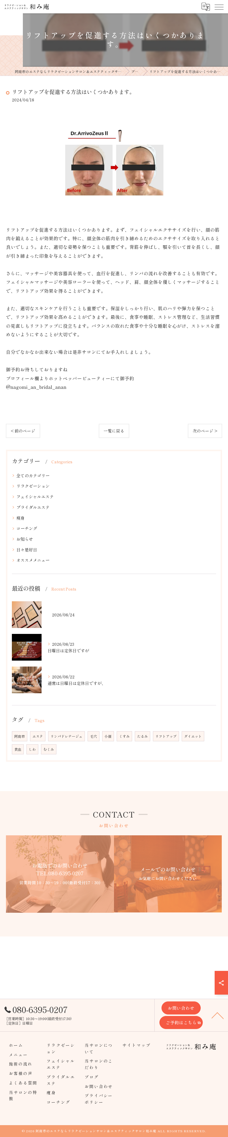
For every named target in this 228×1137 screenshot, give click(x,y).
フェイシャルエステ (35, 497)
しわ (32, 749)
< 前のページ (23, 431)
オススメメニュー (33, 560)
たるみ (142, 736)
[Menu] (219, 6)
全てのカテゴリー (33, 475)
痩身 (20, 518)
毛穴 (93, 736)
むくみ (48, 749)
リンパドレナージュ (66, 736)
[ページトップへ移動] (218, 1015)
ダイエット (193, 736)
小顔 (108, 736)
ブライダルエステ (33, 507)
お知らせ (24, 539)
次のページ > (205, 431)
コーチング (26, 528)
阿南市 (19, 736)
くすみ (124, 736)
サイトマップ (136, 1045)
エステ (37, 736)
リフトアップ (166, 736)
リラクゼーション (33, 486)
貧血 (17, 749)
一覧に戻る (114, 431)
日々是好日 (26, 550)
